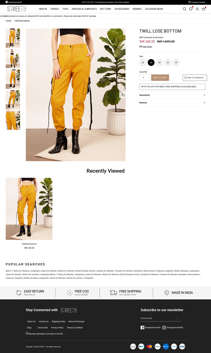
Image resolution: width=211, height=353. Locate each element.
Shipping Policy (58, 321)
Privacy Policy (57, 327)
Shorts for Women (66, 271)
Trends (54, 9)
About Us (31, 321)
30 (159, 62)
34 (176, 62)
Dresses (184, 271)
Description (144, 95)
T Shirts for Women (20, 271)
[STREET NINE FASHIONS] (16, 9)
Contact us (44, 321)
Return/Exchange (76, 321)
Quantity (143, 72)
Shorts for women (31, 274)
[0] (191, 9)
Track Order (42, 327)
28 (151, 62)
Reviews (143, 103)
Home (8, 21)
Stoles (177, 271)
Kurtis (92, 271)
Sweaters (138, 271)
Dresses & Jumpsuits (84, 9)
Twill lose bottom (22, 21)
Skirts (8, 271)
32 (168, 62)
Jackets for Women (105, 271)
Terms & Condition (75, 327)
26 (143, 62)
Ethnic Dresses (81, 271)
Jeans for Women (49, 271)
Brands (137, 9)
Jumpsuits (35, 271)
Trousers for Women (124, 271)
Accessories (122, 9)
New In (43, 9)
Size (141, 56)
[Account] (197, 9)
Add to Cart (160, 78)
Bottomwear (149, 271)
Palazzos (160, 271)
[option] (75, 95)
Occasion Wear (154, 9)
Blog (29, 327)
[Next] (122, 95)
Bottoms (105, 9)
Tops (65, 9)
